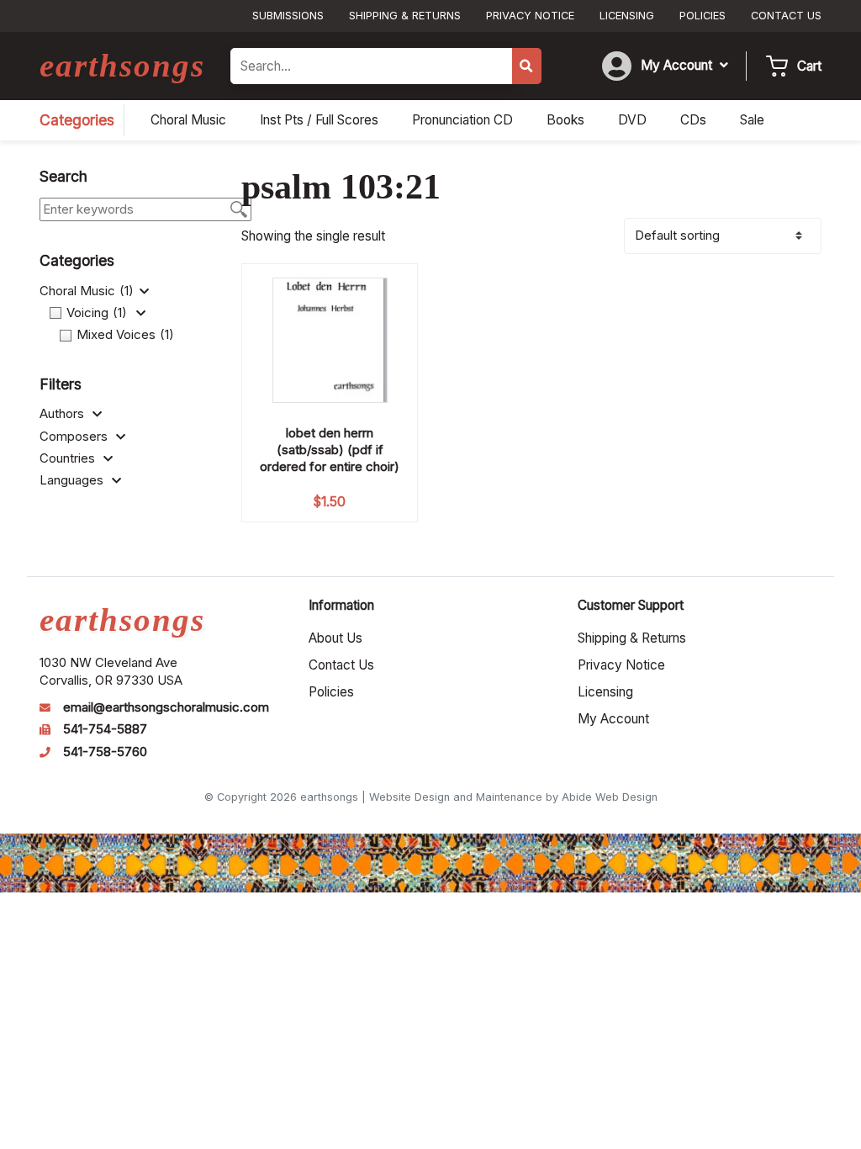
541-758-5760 (105, 752)
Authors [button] (63, 413)
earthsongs (122, 65)
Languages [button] (73, 480)
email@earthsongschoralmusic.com (166, 707)
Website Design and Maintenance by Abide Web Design (513, 797)
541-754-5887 (105, 729)
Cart (809, 66)
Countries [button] (69, 458)
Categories (77, 120)
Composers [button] (75, 436)
